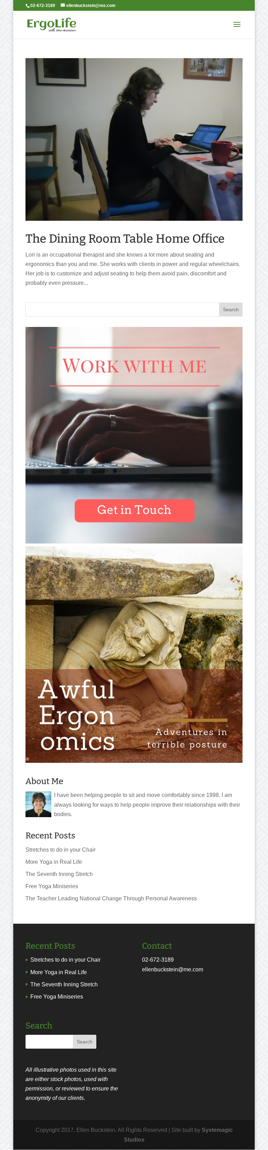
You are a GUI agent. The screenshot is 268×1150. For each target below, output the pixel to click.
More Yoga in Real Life (53, 862)
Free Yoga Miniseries (51, 886)
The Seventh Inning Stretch (59, 874)
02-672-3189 (158, 960)
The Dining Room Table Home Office (125, 239)
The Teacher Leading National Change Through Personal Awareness (111, 898)
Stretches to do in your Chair (60, 850)
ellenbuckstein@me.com (172, 969)
